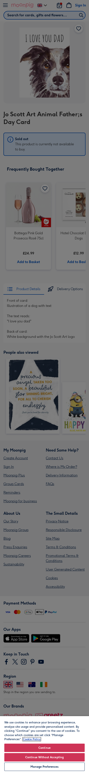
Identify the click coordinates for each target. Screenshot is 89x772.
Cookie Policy (32, 739)
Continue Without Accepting (44, 757)
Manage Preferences (44, 766)
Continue (44, 747)
